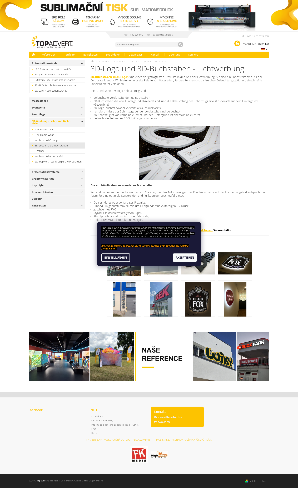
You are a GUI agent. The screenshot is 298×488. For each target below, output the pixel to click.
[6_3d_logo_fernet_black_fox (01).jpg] (198, 299)
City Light (38, 185)
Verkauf (37, 198)
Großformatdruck (43, 178)
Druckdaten (113, 54)
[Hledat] (180, 44)
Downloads (136, 54)
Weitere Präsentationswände (51, 90)
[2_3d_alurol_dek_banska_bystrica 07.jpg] (161, 299)
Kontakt (155, 54)
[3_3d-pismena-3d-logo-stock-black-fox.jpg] (235, 257)
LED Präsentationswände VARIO (53, 69)
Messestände (40, 100)
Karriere (193, 54)
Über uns (174, 54)
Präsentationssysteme (45, 172)
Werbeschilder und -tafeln (49, 156)
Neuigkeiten (90, 54)
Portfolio (69, 54)
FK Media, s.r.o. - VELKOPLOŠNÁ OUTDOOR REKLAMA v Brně (118, 440)
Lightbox (39, 150)
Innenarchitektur (42, 192)
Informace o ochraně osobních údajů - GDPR (115, 424)
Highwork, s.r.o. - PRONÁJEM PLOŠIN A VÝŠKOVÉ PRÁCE (182, 440)
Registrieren (261, 36)
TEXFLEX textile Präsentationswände (55, 85)
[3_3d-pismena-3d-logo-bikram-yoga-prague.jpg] (235, 299)
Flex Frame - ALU (44, 129)
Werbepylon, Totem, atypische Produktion (58, 161)
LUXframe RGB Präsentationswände (55, 80)
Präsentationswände (44, 63)
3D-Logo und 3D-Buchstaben (51, 145)
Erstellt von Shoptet (259, 481)
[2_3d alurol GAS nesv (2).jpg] (124, 299)
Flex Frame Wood (44, 134)
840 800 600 (164, 422)
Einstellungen (115, 257)
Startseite (33, 54)
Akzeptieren (185, 257)
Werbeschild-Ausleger (47, 140)
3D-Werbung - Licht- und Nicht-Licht (51, 122)
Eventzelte (38, 107)
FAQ (93, 428)
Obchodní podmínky (102, 420)
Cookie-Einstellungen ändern (88, 480)
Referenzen (49, 54)
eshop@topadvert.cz (170, 417)
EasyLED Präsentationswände (51, 74)
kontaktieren (203, 230)
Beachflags (38, 114)
